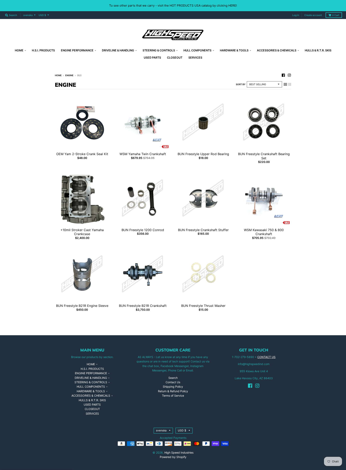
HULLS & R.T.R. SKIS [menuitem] (318, 50)
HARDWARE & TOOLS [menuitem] (234, 50)
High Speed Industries (178, 452)
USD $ (42, 15)
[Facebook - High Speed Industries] (283, 75)
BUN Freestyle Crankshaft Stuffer (203, 230)
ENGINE (69, 75)
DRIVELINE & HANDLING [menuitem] (118, 50)
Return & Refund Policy (173, 391)
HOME (91, 364)
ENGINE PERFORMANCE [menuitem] (77, 50)
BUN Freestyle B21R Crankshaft (143, 306)
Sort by (240, 84)
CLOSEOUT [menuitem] (174, 57)
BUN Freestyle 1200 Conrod (143, 230)
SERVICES (92, 413)
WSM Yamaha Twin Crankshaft (143, 154)
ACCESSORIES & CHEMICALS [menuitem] (276, 50)
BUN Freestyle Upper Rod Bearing (203, 154)
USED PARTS (92, 404)
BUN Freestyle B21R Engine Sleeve (82, 306)
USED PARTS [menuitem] (152, 57)
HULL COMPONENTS (91, 386)
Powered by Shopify (173, 457)
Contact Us (173, 382)
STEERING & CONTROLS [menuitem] (159, 50)
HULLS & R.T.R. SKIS (92, 400)
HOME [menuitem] (19, 50)
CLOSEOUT (92, 409)
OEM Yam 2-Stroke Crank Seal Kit (82, 154)
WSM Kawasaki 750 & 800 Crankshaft (264, 232)
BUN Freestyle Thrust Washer (203, 306)
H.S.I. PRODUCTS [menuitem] (43, 50)
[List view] (289, 84)
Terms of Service (173, 395)
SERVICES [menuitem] (195, 57)
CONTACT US (266, 357)
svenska (28, 15)
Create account (313, 15)
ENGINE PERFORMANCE (91, 373)
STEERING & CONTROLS (90, 382)
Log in (295, 15)
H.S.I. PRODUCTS (92, 368)
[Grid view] (285, 84)
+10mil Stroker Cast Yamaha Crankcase (82, 232)
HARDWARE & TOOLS (91, 391)
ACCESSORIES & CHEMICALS (90, 395)
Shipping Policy (173, 386)
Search (173, 377)
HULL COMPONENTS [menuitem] (197, 50)
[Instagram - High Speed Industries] (289, 75)
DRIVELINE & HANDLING (91, 377)
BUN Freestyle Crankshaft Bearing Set (264, 156)
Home (58, 75)
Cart (335, 15)
